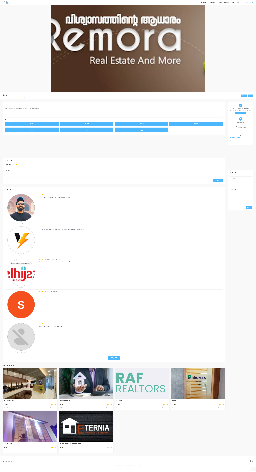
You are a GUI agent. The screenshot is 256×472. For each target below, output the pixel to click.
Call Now (244, 95)
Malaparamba (176, 407)
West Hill (7, 451)
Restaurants (203, 2)
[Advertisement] (114, 146)
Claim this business (242, 127)
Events (238, 2)
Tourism (220, 2)
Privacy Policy (118, 465)
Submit (218, 180)
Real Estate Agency (235, 137)
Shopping (226, 2)
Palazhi (6, 407)
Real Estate (54, 407)
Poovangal (119, 407)
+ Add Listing (246, 2)
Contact (139, 465)
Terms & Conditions (129, 465)
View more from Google (114, 358)
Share (250, 95)
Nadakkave (63, 407)
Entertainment (212, 2)
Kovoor (62, 451)
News (232, 2)
